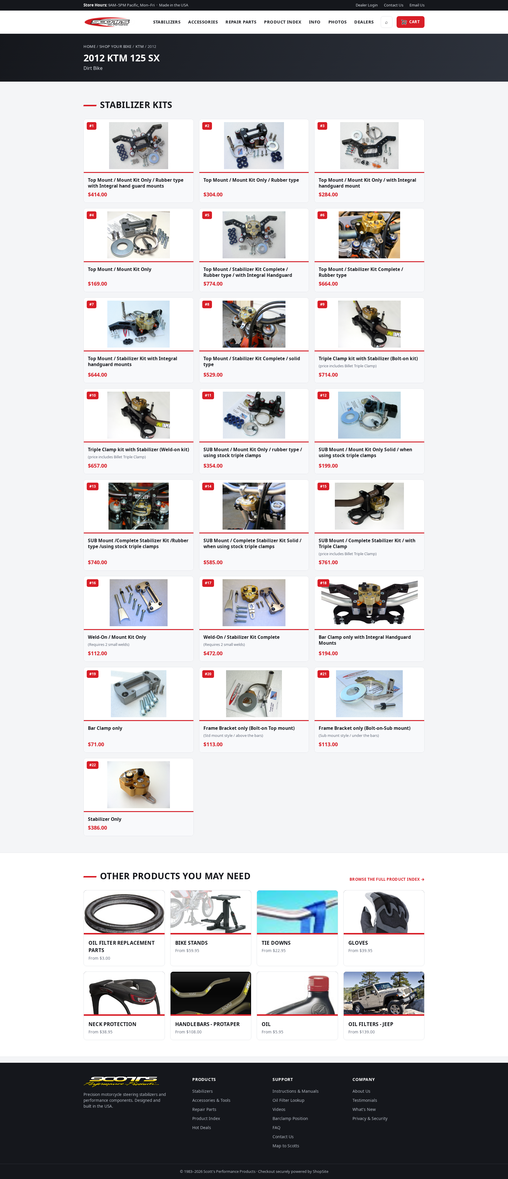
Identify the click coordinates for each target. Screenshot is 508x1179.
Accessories (203, 22)
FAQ (276, 1127)
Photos (337, 22)
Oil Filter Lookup (289, 1100)
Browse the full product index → (387, 879)
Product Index (282, 22)
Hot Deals (201, 1127)
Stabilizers (167, 22)
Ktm (140, 46)
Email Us (417, 5)
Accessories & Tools (211, 1100)
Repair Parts (240, 22)
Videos (279, 1109)
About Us (361, 1091)
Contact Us (393, 5)
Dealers (364, 22)
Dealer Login (367, 5)
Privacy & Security (369, 1118)
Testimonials (364, 1100)
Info (315, 22)
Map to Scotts (286, 1145)
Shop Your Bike (115, 46)
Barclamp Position (290, 1118)
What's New (364, 1109)
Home (89, 46)
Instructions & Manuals (296, 1091)
